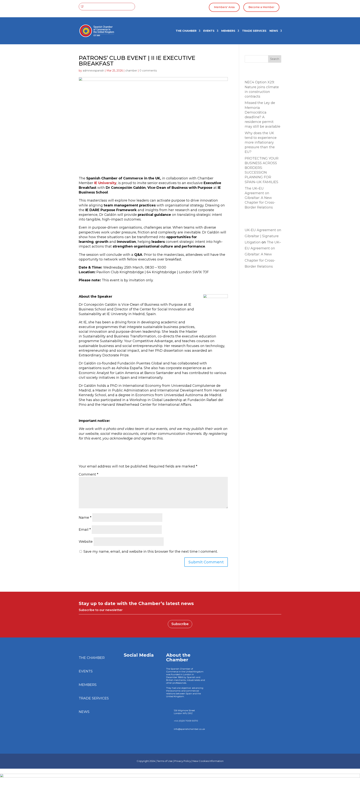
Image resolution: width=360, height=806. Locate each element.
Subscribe (180, 624)
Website (86, 542)
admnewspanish (93, 70)
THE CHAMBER (186, 30)
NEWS (273, 30)
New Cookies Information (208, 760)
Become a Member (261, 7)
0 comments (148, 70)
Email (85, 530)
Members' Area (224, 7)
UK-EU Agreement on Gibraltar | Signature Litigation (263, 236)
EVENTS (208, 30)
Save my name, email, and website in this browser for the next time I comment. (150, 551)
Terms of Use (164, 760)
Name (85, 518)
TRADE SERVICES (254, 30)
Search (274, 59)
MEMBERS (228, 30)
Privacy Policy (182, 760)
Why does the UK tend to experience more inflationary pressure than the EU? (261, 142)
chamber (131, 70)
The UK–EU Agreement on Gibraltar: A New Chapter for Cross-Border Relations (260, 197)
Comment (88, 474)
